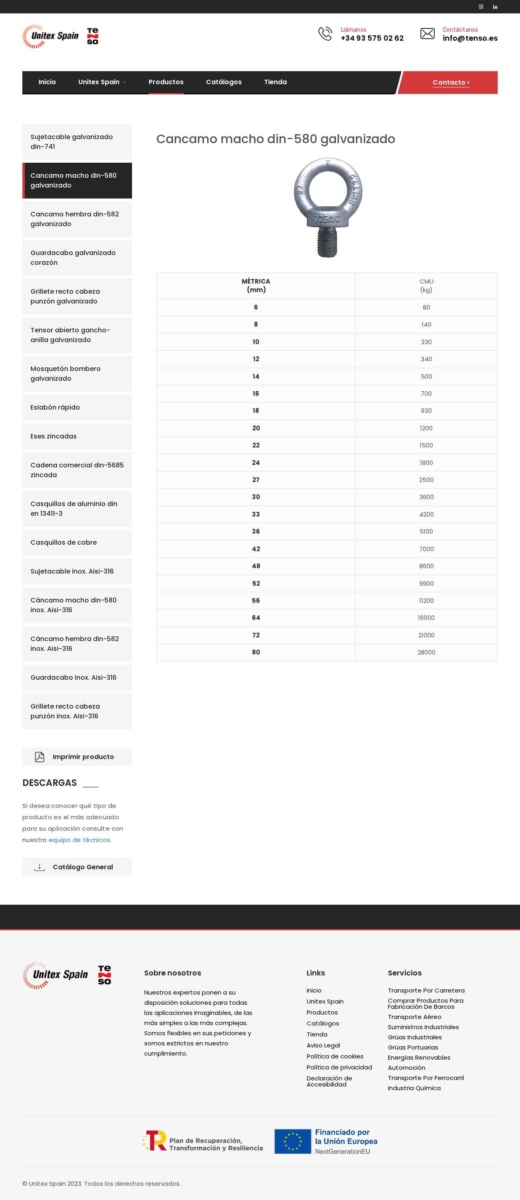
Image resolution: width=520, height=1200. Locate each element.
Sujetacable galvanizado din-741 (71, 141)
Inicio (47, 82)
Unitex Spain (99, 82)
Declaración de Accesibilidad (329, 1081)
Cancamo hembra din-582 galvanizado (74, 219)
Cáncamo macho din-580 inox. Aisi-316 (73, 605)
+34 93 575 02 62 (372, 38)
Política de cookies (335, 1056)
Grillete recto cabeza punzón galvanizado (65, 296)
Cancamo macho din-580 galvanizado (73, 180)
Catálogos (224, 82)
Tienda (275, 82)
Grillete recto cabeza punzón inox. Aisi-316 (65, 711)
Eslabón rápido (55, 407)
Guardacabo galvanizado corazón (73, 257)
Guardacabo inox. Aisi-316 (73, 677)
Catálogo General (83, 867)
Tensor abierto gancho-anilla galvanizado (70, 335)
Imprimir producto (83, 756)
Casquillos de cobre (63, 542)
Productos (166, 82)
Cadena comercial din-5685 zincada (77, 470)
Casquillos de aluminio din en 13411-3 (73, 508)
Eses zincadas (53, 436)
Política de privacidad (339, 1067)
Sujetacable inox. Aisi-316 (72, 571)
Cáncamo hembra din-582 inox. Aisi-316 (74, 643)
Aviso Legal (323, 1045)
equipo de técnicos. (80, 840)
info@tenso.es (470, 38)
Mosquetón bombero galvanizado (65, 373)
